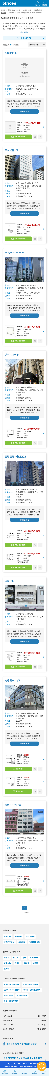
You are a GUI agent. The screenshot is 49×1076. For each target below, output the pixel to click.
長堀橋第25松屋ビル (16, 456)
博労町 (26, 963)
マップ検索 (24, 1074)
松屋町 (36, 963)
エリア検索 (5, 1074)
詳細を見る (24, 111)
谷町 (24, 958)
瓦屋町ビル (11, 53)
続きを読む (24, 32)
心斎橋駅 (21, 942)
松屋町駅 (3, 13)
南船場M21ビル (13, 680)
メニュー (44, 1074)
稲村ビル (9, 581)
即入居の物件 (22, 995)
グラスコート (12, 354)
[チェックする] (40, 137)
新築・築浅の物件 (11, 1001)
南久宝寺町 (34, 958)
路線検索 (14, 1074)
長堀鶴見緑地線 (37, 10)
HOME (3, 10)
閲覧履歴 (44, 5)
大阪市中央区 (27, 10)
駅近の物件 (8, 995)
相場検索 (34, 1074)
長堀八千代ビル (13, 805)
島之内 (15, 958)
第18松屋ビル (12, 150)
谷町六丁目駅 (9, 942)
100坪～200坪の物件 (31, 990)
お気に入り (38, 5)
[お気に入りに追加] (35, 137)
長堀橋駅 (18, 936)
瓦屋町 (17, 963)
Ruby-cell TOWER (14, 252)
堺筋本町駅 (30, 936)
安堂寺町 (7, 963)
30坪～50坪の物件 (30, 984)
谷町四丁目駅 (34, 942)
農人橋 (6, 969)
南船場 (6, 958)
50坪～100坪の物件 (12, 990)
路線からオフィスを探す (14, 10)
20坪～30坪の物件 (11, 984)
